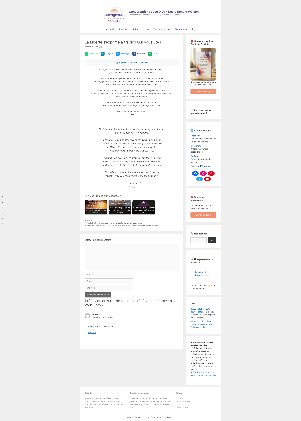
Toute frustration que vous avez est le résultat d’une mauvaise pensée (114, 223)
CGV (178, 404)
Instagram (195, 146)
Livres (146, 29)
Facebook (195, 136)
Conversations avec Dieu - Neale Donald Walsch (164, 11)
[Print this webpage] (2, 223)
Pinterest (195, 166)
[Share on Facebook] (2, 196)
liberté (89, 220)
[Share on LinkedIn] (2, 212)
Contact (179, 398)
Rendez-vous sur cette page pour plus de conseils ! (203, 375)
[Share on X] (2, 202)
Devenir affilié (182, 407)
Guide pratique (162, 29)
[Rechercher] (212, 240)
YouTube (194, 156)
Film (135, 29)
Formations (181, 29)
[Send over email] (2, 218)
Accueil (110, 29)
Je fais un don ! (203, 215)
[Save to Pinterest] (2, 207)
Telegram (206, 166)
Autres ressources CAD (200, 321)
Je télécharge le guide (203, 91)
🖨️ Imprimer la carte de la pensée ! (132, 62)
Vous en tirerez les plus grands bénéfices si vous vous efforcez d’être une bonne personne (122, 225)
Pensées (124, 29)
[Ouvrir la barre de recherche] (193, 29)
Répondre (92, 333)
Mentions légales (184, 401)
